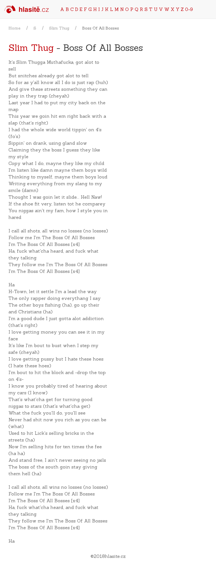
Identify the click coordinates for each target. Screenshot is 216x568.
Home (14, 28)
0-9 (189, 9)
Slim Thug (59, 28)
